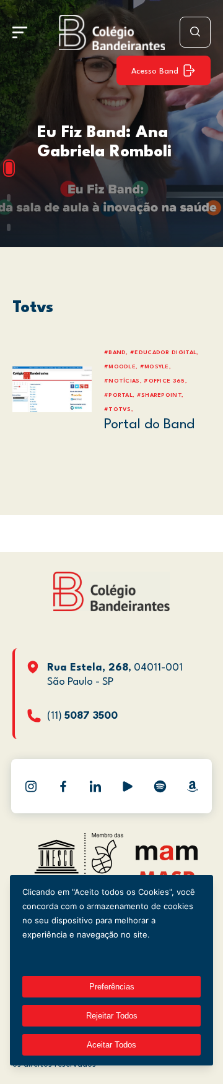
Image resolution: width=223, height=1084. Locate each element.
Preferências (111, 986)
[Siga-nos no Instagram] (31, 786)
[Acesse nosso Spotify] (159, 786)
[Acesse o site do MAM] (167, 857)
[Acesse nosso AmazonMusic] (192, 786)
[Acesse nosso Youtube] (127, 786)
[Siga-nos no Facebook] (63, 786)
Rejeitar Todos (112, 1015)
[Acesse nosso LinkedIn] (95, 786)
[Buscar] (195, 32)
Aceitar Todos (111, 1044)
